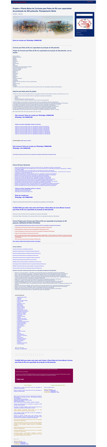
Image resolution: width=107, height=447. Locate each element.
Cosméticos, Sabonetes (22, 312)
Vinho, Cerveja (20, 301)
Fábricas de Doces (21, 306)
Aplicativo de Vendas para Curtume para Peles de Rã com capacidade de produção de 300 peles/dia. (35, 185)
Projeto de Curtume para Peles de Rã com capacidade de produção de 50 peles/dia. (32, 126)
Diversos (19, 336)
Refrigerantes (20, 304)
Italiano (25, 140)
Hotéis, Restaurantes (21, 323)
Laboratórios (19, 315)
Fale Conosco (90, 1)
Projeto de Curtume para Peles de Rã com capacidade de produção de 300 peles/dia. (32, 128)
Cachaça (19, 302)
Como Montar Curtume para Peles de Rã (23, 189)
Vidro (18, 329)
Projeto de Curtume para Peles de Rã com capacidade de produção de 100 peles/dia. (32, 127)
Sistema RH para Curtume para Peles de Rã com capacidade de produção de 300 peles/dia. (33, 180)
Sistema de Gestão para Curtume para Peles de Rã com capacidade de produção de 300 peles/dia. (35, 179)
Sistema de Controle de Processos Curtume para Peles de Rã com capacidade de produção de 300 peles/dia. (37, 183)
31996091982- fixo (24, 443)
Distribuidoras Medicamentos (23, 321)
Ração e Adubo (20, 340)
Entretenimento (20, 324)
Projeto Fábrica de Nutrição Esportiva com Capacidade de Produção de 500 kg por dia (26, 251)
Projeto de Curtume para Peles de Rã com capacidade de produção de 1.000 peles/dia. (32, 131)
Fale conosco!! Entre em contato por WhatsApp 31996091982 (34, 115)
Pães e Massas (20, 305)
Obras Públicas (20, 337)
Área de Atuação (20, 343)
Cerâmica (19, 333)
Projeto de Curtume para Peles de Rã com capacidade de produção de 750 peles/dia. (32, 130)
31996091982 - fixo (54, 391)
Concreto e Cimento (21, 331)
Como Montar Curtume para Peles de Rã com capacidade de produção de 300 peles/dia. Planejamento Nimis (34, 154)
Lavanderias (19, 320)
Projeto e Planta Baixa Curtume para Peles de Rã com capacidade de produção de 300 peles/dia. (35, 170)
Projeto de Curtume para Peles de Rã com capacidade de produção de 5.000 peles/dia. (32, 133)
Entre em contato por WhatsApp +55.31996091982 (24, 196)
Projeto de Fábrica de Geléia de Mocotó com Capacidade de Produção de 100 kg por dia (26, 257)
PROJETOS (78, 32)
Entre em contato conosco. (49, 387)
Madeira (18, 330)
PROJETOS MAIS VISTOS (22, 297)
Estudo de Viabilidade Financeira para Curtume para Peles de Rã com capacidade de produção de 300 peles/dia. (38, 167)
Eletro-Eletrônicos (20, 334)
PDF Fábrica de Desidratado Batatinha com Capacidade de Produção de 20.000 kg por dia (27, 253)
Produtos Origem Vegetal (22, 300)
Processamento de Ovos (22, 310)
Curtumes (19, 341)
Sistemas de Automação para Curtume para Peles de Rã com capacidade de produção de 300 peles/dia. (36, 184)
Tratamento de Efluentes (22, 342)
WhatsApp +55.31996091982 (24, 117)
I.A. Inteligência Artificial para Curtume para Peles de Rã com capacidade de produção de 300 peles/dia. (36, 181)
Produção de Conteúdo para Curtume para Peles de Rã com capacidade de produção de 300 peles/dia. (36, 173)
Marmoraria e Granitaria (22, 335)
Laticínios (19, 299)
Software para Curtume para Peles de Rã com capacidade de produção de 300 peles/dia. (33, 182)
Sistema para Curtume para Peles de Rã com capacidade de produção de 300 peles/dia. (33, 178)
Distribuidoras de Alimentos (23, 311)
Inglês (22, 140)
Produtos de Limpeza (21, 314)
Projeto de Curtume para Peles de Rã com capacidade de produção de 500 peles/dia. (32, 129)
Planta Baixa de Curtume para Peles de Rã (23, 191)
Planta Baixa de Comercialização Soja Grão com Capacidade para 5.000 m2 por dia (25, 255)
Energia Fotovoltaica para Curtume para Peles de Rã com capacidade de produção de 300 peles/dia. (35, 174)
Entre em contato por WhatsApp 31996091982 (27, 40)
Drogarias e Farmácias (21, 318)
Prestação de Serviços (21, 338)
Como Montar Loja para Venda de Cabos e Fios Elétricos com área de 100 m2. (25, 259)
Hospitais (19, 317)
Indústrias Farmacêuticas (22, 319)
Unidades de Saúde (21, 316)
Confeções (19, 326)
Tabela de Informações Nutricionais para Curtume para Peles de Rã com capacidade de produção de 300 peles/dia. (38, 225)
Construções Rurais (21, 339)
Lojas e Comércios (21, 325)
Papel (18, 332)
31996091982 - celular (54, 392)
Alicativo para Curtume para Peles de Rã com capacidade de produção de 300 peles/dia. (33, 177)
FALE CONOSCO (79, 34)
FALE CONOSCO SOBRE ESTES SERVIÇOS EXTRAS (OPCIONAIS (26, 241)
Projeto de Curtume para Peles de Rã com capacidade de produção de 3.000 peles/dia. (32, 132)
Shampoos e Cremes (21, 313)
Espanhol (29, 140)
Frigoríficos (19, 298)
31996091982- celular (24, 444)
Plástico (18, 328)
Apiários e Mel (20, 308)
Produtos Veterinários (21, 322)
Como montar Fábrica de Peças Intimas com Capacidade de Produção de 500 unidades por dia (27, 268)
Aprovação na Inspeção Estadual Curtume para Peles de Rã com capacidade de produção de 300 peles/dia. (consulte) (28, 407)
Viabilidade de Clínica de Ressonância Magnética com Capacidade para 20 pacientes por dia (27, 261)
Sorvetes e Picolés (21, 307)
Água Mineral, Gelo (21, 303)
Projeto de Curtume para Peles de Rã (22, 190)
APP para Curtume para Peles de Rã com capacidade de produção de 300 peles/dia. (32, 175)
